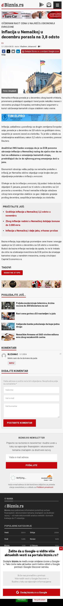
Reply (11, 363)
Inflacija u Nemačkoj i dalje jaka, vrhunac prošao (32, 230)
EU (2, 43)
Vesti (6, 532)
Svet (6, 539)
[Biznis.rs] (13, 506)
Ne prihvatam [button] (39, 600)
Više (3, 55)
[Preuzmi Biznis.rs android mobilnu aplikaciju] (41, 5)
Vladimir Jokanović (28, 46)
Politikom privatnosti (44, 487)
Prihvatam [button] (22, 600)
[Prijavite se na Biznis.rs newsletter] (49, 5)
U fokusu (34, 545)
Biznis (7, 545)
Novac (32, 539)
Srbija (32, 532)
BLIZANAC (13, 354)
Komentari (8, 348)
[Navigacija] (57, 5)
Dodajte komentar (14, 371)
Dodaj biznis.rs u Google (33, 592)
